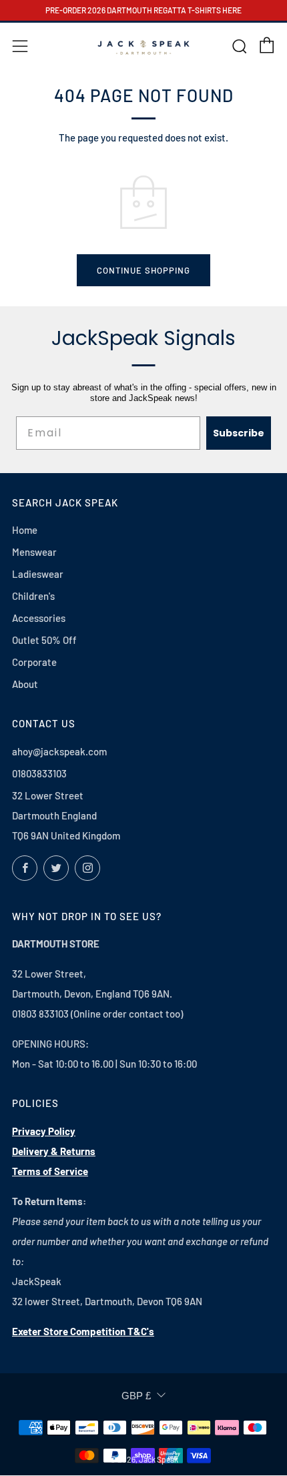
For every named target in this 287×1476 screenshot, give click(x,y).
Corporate (34, 662)
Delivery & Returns (53, 1151)
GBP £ (136, 1395)
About (25, 684)
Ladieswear (37, 574)
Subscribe (238, 433)
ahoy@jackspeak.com (59, 751)
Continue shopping (143, 270)
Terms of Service (50, 1171)
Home (24, 530)
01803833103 (39, 773)
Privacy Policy (43, 1131)
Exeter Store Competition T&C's (83, 1331)
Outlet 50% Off (44, 640)
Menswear (34, 552)
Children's (33, 596)
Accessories (38, 618)
